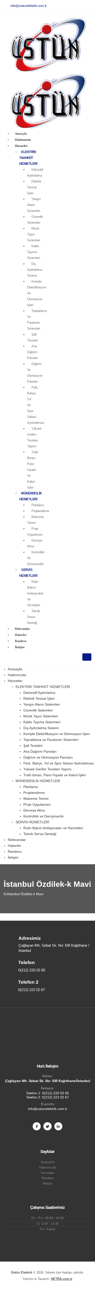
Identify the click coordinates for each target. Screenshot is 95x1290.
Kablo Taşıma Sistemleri (33, 252)
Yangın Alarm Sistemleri (41, 704)
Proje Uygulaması (35, 531)
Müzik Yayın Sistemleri (40, 716)
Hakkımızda (17, 675)
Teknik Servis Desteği (33, 617)
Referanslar (17, 840)
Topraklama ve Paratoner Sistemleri (37, 319)
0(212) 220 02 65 (55, 1093)
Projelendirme (40, 511)
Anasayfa (15, 669)
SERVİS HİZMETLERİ (32, 822)
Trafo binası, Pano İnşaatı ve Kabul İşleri (32, 469)
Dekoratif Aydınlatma (35, 172)
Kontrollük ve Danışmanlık (43, 816)
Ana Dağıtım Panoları (32, 352)
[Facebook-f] (37, 1126)
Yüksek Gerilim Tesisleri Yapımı (34, 437)
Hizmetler (21, 146)
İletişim (19, 647)
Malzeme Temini (35, 520)
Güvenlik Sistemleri (35, 219)
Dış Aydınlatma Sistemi (34, 269)
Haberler (14, 846)
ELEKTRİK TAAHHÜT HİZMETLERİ (28, 158)
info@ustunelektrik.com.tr (47, 1109)
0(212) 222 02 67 (55, 1097)
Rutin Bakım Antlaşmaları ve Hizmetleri (35, 593)
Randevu (15, 851)
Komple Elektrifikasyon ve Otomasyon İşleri (56, 734)
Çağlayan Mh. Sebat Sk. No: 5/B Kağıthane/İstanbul (47, 1081)
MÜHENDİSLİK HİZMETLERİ (38, 781)
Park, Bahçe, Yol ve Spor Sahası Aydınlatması (58, 763)
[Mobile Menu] (86, 657)
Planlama (37, 505)
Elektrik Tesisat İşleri (34, 187)
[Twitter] (47, 1126)
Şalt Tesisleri (32, 337)
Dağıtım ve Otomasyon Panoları (34, 372)
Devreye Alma (34, 543)
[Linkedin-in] (58, 1126)
